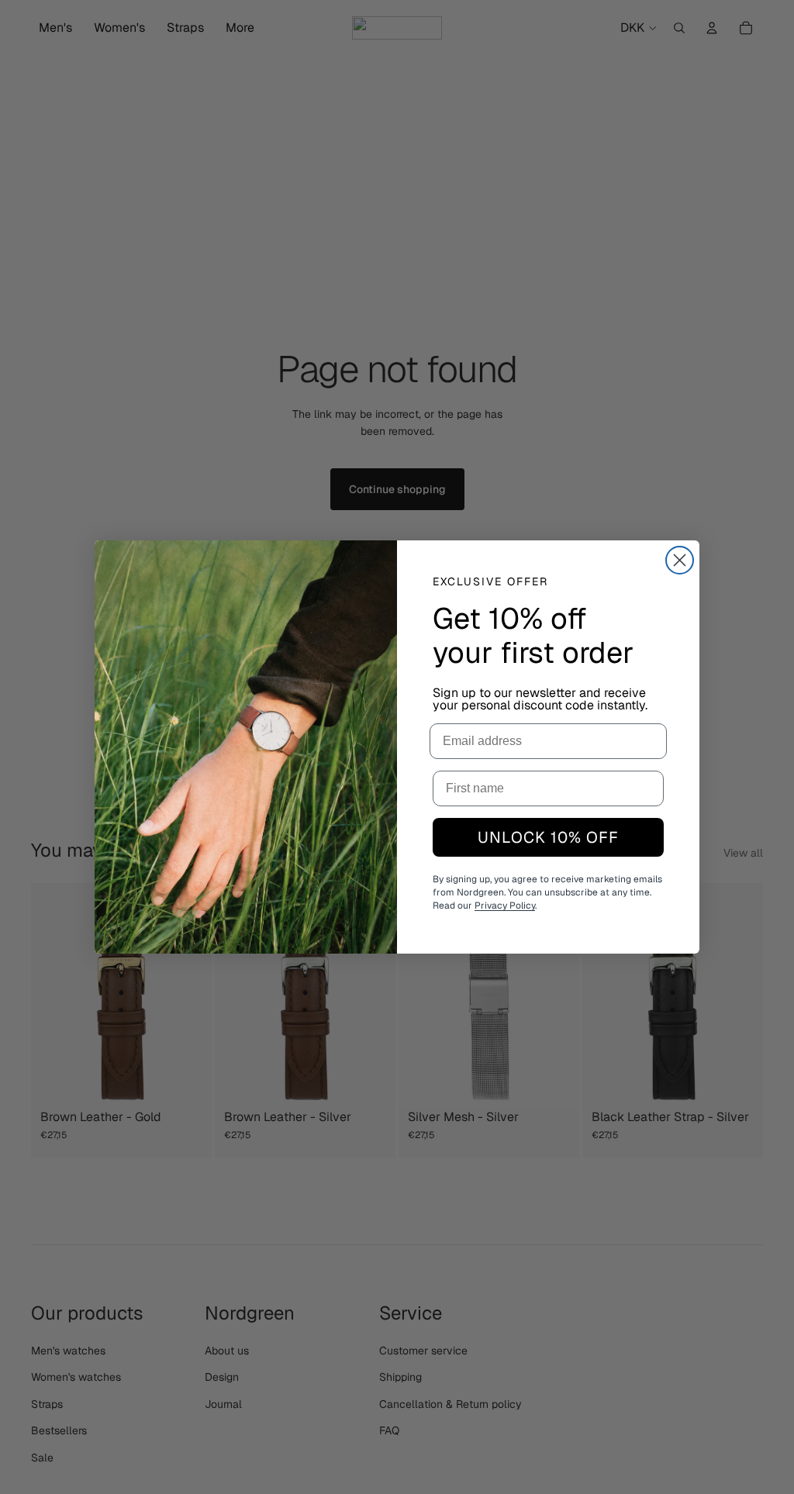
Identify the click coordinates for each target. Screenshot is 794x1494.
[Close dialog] (679, 560)
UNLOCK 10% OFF (548, 837)
